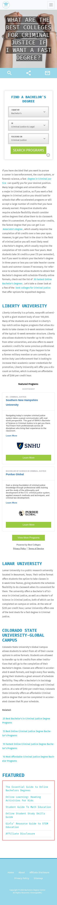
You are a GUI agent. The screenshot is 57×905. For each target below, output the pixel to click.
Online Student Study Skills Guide (25, 815)
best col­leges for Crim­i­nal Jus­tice (33, 287)
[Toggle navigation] (51, 4)
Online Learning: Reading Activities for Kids (23, 799)
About (22, 872)
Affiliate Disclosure (20, 833)
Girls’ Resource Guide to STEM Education (27, 825)
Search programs (28, 150)
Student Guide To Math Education (28, 807)
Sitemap (38, 878)
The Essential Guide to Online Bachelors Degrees (27, 789)
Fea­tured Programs (28, 384)
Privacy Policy (21, 878)
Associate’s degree (13, 229)
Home (11, 872)
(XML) (39, 893)
